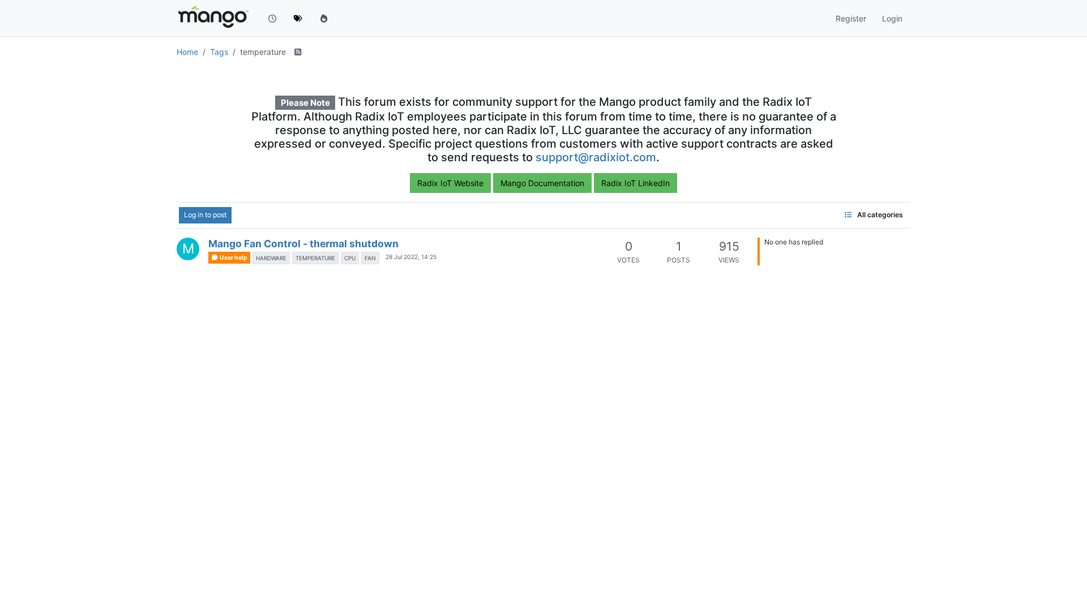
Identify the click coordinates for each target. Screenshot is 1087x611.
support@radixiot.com (596, 157)
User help (233, 257)
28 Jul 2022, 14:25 (411, 257)
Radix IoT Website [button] (450, 183)
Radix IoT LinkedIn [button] (635, 183)
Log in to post (205, 214)
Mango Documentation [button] (542, 183)
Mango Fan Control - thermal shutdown (303, 243)
